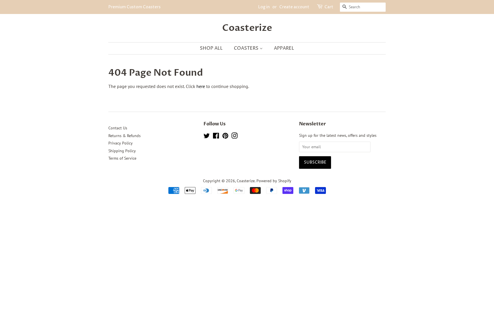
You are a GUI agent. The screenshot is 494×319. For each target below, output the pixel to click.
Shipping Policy (122, 150)
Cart (328, 7)
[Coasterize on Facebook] (216, 136)
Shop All (211, 48)
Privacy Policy (120, 143)
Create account (294, 7)
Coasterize (247, 28)
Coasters (247, 48)
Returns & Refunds (124, 135)
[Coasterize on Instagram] (234, 136)
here (200, 86)
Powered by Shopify (273, 180)
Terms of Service (122, 158)
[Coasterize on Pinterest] (225, 136)
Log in (264, 7)
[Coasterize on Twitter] (207, 136)
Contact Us (117, 128)
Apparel (284, 48)
